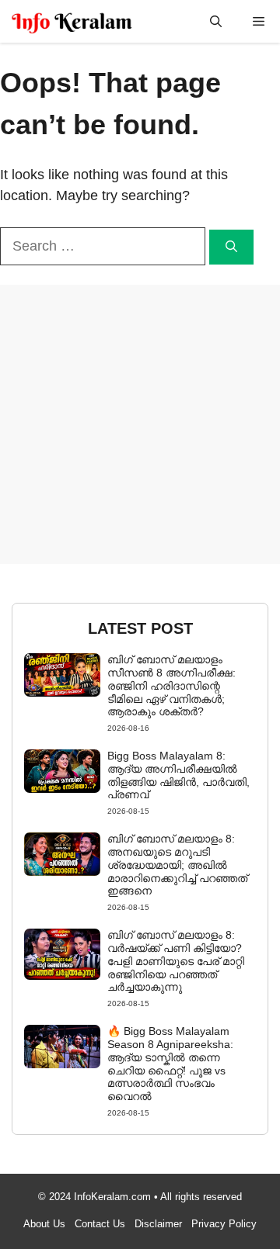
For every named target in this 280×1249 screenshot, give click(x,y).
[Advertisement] (140, 424)
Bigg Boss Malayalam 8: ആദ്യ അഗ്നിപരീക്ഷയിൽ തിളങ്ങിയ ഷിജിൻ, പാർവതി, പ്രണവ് (178, 775)
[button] (215, 21)
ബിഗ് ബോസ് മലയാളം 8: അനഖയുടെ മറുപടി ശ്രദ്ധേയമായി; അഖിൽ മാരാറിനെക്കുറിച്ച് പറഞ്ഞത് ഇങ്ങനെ (177, 864)
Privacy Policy (224, 1224)
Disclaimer (158, 1224)
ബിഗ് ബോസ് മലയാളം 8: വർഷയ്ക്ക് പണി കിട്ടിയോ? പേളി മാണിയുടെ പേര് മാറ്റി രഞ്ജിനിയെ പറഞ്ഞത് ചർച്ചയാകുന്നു (175, 961)
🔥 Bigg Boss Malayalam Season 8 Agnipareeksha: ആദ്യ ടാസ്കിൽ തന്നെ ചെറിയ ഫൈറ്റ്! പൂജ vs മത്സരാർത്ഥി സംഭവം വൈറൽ (170, 1063)
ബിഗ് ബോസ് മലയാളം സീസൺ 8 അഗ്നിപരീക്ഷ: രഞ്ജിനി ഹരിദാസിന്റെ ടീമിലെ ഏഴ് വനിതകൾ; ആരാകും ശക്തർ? (171, 685)
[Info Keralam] (72, 21)
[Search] (231, 247)
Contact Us (100, 1224)
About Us (44, 1224)
